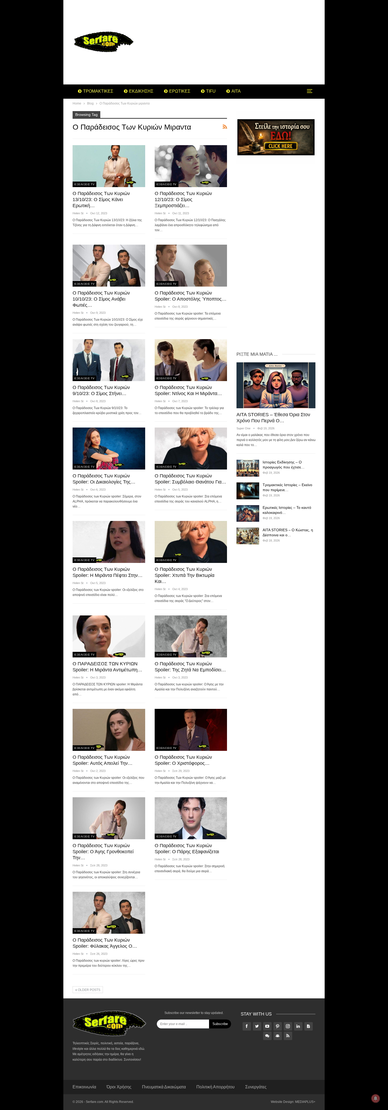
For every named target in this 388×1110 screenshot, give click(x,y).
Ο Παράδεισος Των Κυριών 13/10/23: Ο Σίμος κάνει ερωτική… (101, 199)
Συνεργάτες (256, 1087)
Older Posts (88, 990)
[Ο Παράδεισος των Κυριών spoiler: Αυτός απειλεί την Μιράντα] (109, 730)
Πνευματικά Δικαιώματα (164, 1087)
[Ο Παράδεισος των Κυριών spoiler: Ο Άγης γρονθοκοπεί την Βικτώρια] (109, 818)
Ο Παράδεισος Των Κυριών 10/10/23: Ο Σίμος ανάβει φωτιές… (101, 299)
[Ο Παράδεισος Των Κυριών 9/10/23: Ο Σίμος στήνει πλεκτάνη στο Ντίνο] (109, 360)
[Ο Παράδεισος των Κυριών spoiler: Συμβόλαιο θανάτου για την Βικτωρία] (191, 448)
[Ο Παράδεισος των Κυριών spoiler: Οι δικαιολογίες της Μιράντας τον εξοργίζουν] (109, 448)
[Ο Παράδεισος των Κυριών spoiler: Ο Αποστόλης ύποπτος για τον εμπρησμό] (191, 266)
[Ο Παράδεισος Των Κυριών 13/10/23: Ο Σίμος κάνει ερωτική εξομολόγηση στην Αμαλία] (109, 166)
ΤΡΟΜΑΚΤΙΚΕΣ (98, 91)
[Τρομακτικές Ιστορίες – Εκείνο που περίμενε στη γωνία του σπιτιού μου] (247, 490)
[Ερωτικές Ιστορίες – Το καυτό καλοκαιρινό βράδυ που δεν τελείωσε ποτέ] (247, 513)
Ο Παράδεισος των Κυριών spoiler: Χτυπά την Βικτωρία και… (184, 575)
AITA (236, 91)
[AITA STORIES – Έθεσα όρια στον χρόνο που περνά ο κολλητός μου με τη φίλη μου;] (275, 385)
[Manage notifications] (375, 1098)
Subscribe (220, 1024)
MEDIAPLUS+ (305, 1102)
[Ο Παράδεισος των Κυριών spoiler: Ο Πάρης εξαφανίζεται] (191, 818)
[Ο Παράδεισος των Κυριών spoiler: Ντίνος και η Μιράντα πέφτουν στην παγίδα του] (191, 360)
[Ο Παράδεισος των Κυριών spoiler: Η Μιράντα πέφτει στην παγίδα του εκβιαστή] (109, 542)
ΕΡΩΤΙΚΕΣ (179, 91)
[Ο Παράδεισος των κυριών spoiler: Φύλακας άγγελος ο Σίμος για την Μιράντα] (109, 913)
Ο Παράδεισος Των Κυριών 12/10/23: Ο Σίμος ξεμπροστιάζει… (183, 199)
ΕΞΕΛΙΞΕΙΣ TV (84, 184)
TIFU (211, 91)
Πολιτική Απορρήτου (215, 1087)
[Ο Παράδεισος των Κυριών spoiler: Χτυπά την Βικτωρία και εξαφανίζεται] (191, 542)
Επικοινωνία (84, 1087)
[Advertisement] (236, 42)
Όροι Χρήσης (119, 1087)
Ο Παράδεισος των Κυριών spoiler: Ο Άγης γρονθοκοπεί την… (103, 851)
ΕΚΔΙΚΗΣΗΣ (141, 91)
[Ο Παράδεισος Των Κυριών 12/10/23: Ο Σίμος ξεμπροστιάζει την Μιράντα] (191, 166)
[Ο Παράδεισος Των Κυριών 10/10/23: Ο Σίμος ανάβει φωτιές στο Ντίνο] (109, 266)
